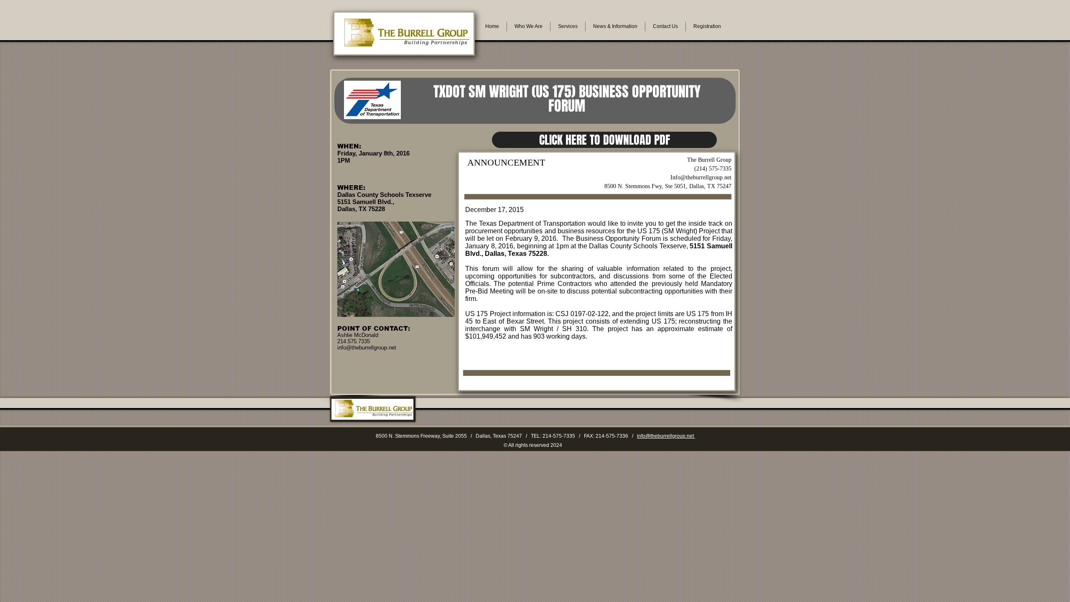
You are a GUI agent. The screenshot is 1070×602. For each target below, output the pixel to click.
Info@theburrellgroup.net (700, 177)
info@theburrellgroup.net (666, 436)
